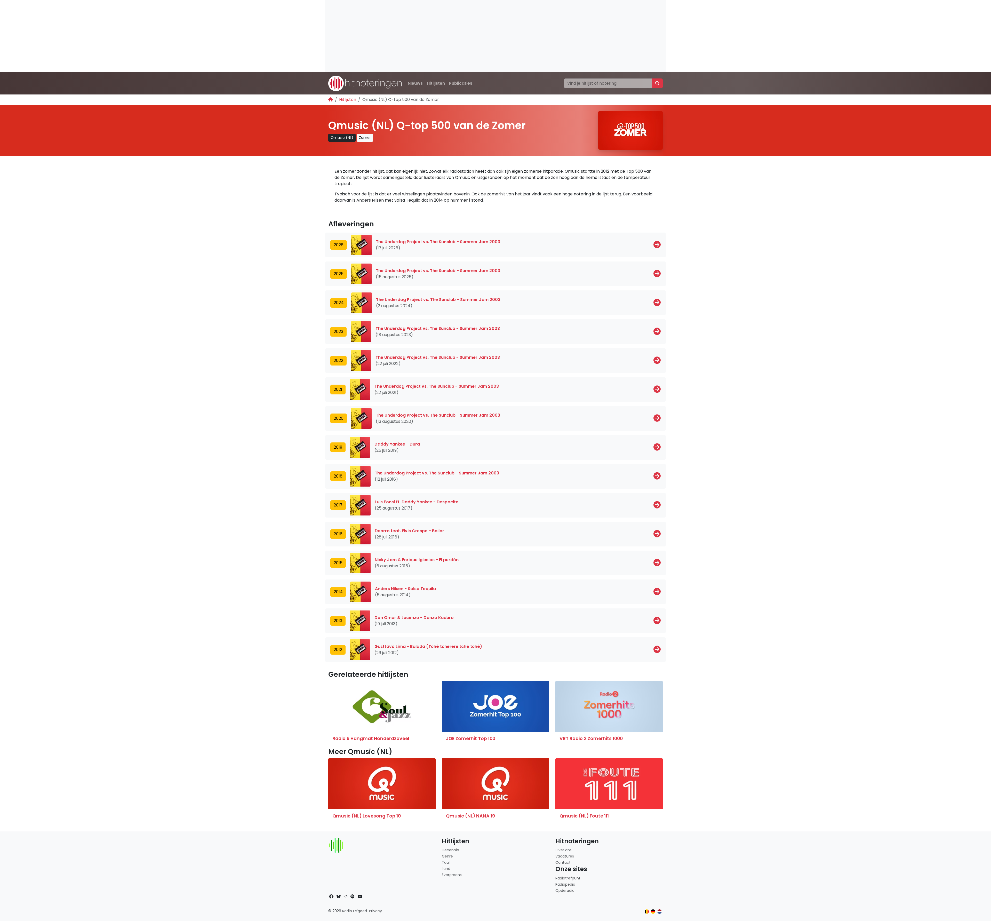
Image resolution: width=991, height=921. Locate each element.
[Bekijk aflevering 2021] (657, 389)
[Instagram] (345, 897)
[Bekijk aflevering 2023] (657, 332)
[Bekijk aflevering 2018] (657, 476)
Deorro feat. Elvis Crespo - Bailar (409, 531)
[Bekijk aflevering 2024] (657, 303)
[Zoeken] (657, 83)
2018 (338, 476)
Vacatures (564, 856)
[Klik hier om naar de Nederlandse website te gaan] (659, 911)
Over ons (563, 850)
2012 (338, 650)
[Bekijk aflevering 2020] (657, 418)
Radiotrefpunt (567, 878)
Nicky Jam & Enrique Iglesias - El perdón (417, 560)
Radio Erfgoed (354, 911)
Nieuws (415, 83)
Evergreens (452, 874)
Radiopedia (565, 884)
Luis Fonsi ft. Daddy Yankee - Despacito (417, 502)
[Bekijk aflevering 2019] (657, 447)
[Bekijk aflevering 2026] (657, 245)
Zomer (365, 137)
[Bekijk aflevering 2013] (657, 621)
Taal (446, 862)
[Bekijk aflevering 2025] (657, 274)
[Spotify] (352, 897)
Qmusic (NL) (342, 137)
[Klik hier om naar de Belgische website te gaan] (647, 911)
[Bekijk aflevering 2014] (657, 592)
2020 (338, 418)
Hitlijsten (436, 83)
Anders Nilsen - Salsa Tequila (405, 589)
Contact (563, 862)
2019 (338, 447)
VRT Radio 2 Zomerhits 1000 (591, 738)
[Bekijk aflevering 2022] (657, 360)
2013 (338, 621)
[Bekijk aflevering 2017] (657, 505)
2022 (338, 360)
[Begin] (330, 99)
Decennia (450, 850)
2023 (338, 332)
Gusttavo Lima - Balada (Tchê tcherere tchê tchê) (428, 646)
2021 (338, 389)
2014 (338, 592)
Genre (447, 856)
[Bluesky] (338, 897)
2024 (339, 303)
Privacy (375, 911)
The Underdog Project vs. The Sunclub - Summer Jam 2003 (438, 242)
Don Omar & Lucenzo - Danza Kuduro (414, 618)
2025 (338, 274)
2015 (338, 563)
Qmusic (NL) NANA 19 (470, 816)
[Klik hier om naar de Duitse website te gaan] (653, 911)
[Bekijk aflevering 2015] (657, 563)
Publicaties (460, 83)
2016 (338, 534)
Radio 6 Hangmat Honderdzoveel (370, 738)
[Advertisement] (480, 36)
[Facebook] (331, 897)
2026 (338, 245)
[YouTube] (360, 897)
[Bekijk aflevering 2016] (657, 534)
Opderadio (564, 890)
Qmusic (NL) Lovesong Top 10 (366, 816)
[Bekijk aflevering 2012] (657, 650)
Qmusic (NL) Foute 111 (584, 816)
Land (446, 868)
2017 (338, 505)
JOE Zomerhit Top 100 (470, 738)
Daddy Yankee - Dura (397, 444)
